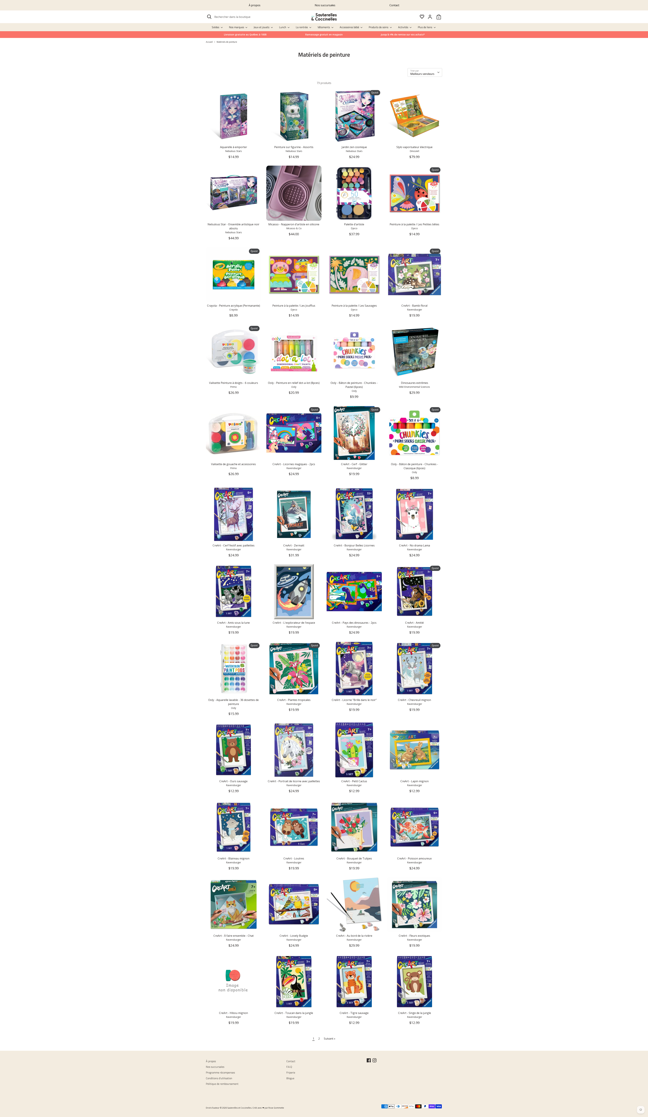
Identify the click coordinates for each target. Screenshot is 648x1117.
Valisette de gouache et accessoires (233, 464)
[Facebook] (369, 1060)
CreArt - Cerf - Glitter (354, 464)
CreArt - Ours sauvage (233, 781)
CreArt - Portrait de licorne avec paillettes (294, 781)
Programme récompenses (220, 1072)
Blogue (290, 1078)
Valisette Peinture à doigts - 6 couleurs (233, 383)
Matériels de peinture (227, 41)
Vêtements (324, 27)
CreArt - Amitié (414, 623)
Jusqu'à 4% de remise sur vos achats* (403, 34)
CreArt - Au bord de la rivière (354, 936)
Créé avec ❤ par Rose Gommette (268, 1107)
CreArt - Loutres (294, 858)
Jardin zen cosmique (354, 147)
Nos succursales (325, 5)
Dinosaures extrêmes (414, 383)
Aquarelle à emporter (233, 147)
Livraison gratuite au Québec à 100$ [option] (245, 34)
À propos (254, 5)
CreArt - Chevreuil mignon (414, 700)
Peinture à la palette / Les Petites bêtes (414, 224)
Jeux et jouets (262, 27)
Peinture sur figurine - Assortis (293, 147)
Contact (394, 5)
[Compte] (430, 16)
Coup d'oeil (234, 138)
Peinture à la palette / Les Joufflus (293, 305)
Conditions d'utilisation (219, 1078)
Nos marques (237, 27)
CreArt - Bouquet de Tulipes (354, 858)
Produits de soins (379, 27)
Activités (403, 27)
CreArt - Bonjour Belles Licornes (354, 545)
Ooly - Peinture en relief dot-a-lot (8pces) (294, 383)
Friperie (290, 1072)
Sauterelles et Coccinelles (239, 1107)
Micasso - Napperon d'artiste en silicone (293, 224)
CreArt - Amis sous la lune (233, 623)
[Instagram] (374, 1060)
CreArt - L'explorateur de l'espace (294, 623)
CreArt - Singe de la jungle (414, 1013)
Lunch (283, 27)
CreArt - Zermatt (293, 545)
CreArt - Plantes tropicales (293, 700)
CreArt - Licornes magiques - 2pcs (294, 464)
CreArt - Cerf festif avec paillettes (233, 545)
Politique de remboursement (222, 1084)
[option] (402, 34)
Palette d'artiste (354, 224)
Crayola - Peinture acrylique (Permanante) (233, 305)
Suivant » (329, 1038)
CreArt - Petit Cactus (354, 781)
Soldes (216, 27)
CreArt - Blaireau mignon (233, 858)
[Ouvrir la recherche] (209, 16)
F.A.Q (289, 1067)
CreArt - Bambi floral (414, 305)
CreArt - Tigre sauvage (354, 1013)
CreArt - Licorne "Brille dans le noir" (354, 700)
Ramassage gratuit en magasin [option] (324, 34)
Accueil (209, 41)
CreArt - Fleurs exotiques (414, 936)
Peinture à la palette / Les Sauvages (354, 305)
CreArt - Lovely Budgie (294, 936)
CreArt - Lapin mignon (414, 781)
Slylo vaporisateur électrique (414, 147)
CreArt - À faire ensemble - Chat (233, 936)
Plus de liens (425, 27)
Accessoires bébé (350, 27)
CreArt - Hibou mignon (233, 1013)
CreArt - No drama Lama (414, 545)
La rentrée (302, 27)
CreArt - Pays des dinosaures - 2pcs (354, 623)
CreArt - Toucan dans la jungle (294, 1013)
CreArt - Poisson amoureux (414, 858)
